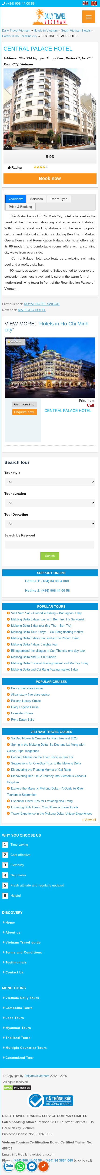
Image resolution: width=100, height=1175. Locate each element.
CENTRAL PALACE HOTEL (67, 411)
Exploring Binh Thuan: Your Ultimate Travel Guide (44, 807)
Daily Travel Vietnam (16, 30)
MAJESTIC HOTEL (32, 310)
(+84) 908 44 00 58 (20, 3)
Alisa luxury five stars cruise (30, 694)
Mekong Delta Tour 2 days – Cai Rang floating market (47, 632)
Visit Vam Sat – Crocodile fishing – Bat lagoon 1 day (46, 613)
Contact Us (14, 972)
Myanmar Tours (18, 1028)
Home (10, 922)
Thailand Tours (18, 1038)
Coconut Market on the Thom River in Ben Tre (42, 757)
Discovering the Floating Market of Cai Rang (41, 769)
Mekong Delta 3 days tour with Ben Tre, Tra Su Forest (47, 619)
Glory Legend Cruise (25, 707)
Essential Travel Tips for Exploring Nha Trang (42, 801)
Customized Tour (20, 1057)
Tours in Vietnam (50, 15)
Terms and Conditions (24, 952)
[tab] (15, 199)
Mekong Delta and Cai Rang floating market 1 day (44, 669)
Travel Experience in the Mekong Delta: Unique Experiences (51, 813)
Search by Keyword (19, 535)
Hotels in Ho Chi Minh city (19, 36)
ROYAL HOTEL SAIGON (42, 304)
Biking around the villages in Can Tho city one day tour (48, 650)
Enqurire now (24, 412)
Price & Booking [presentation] (20, 207)
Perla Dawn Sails (22, 719)
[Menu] (88, 16)
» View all (89, 820)
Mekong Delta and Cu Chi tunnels (33, 657)
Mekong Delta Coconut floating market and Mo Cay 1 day (49, 663)
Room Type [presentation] (58, 199)
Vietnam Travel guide (23, 942)
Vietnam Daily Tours (22, 998)
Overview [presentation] (16, 199)
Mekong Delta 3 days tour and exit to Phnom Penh (45, 638)
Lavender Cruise (22, 713)
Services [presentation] (36, 199)
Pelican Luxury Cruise (26, 701)
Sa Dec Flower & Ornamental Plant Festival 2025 (44, 738)
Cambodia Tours (19, 1008)
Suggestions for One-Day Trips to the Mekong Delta (46, 763)
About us (13, 932)
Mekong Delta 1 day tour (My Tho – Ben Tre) (41, 625)
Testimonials (16, 962)
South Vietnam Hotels (76, 30)
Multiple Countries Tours (26, 1048)
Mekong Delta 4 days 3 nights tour (34, 644)
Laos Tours (15, 1018)
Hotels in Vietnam (46, 30)
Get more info (24, 404)
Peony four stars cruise (27, 688)
